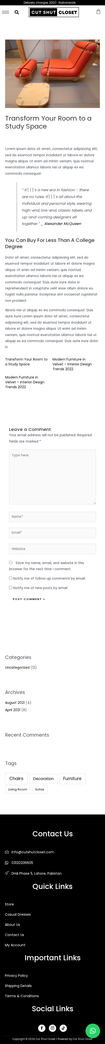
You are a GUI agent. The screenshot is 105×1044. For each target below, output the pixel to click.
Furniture (72, 778)
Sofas (39, 789)
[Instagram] (52, 1028)
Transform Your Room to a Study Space (26, 362)
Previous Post (15, 410)
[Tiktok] (63, 1028)
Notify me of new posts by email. (40, 588)
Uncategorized (17, 667)
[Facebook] (41, 1028)
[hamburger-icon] (5, 12)
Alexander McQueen (62, 223)
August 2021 (15, 702)
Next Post (93, 410)
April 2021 (12, 710)
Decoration (43, 778)
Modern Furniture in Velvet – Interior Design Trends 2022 (72, 364)
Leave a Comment (20, 135)
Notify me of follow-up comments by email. (49, 578)
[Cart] (98, 11)
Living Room (17, 789)
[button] (92, 1031)
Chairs (16, 778)
